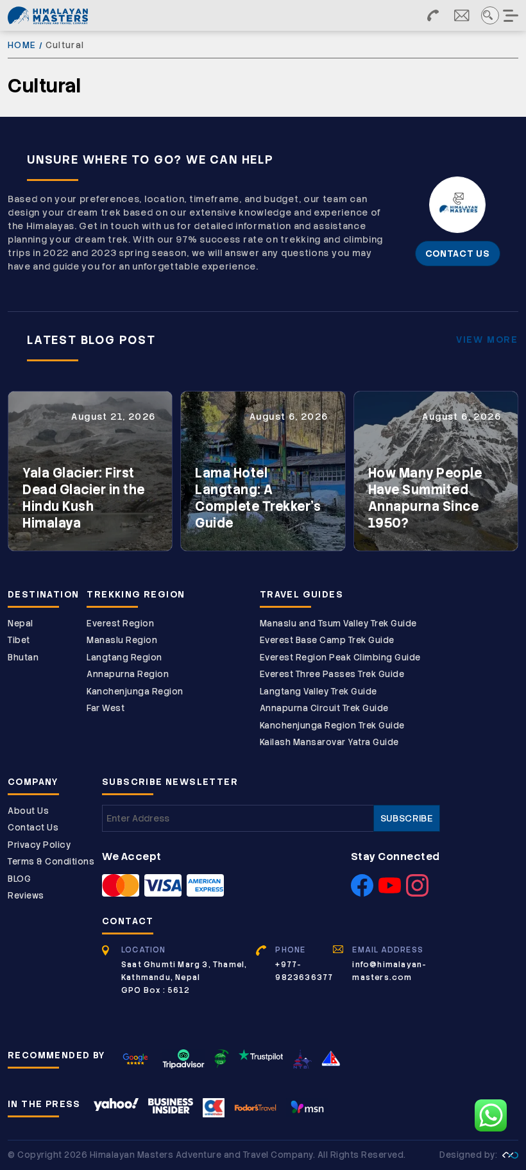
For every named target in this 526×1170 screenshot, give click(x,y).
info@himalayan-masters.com (389, 971)
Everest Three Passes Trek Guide (332, 674)
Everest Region (120, 623)
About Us (28, 810)
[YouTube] (389, 893)
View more (487, 339)
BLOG (19, 878)
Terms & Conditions (51, 861)
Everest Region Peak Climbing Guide (340, 657)
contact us (457, 253)
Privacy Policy (39, 844)
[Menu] (511, 15)
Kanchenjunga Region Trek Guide (332, 725)
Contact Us (33, 827)
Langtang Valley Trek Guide (318, 691)
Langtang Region (124, 657)
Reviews (26, 895)
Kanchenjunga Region (135, 691)
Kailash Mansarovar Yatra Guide (329, 742)
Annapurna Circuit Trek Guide (324, 708)
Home (22, 45)
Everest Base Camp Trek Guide (327, 640)
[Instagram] (417, 893)
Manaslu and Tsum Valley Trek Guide (338, 623)
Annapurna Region (128, 674)
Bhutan (23, 657)
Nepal (20, 623)
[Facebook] (362, 893)
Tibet (19, 640)
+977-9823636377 (304, 971)
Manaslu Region (122, 640)
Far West (105, 708)
